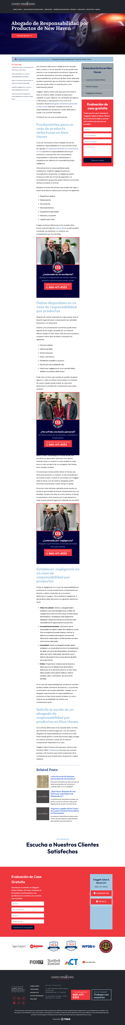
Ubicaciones (48, 9)
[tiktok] (23, 1003)
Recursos (73, 9)
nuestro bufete (61, 228)
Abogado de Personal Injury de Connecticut (16, 59)
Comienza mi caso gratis (23, 927)
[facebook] (14, 998)
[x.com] (19, 1003)
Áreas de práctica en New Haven (33, 9)
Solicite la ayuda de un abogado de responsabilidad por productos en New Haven (22, 96)
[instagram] (23, 998)
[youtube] (14, 1003)
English (97, 9)
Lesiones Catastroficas (95, 80)
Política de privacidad (37, 995)
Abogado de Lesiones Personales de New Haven (34, 59)
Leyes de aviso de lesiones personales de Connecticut (63, 777)
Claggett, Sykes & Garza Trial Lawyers (18, 989)
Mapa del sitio (34, 992)
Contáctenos (54, 750)
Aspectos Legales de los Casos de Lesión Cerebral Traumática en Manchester (65, 810)
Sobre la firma (17, 9)
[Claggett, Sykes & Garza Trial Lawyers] (23, 4)
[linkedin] (19, 998)
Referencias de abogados (61, 9)
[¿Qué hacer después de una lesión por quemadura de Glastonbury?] (42, 796)
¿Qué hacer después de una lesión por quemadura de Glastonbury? (63, 793)
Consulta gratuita (23, 36)
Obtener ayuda (97, 160)
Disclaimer (33, 999)
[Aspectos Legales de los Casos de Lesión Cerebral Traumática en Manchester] (42, 813)
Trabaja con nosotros (101, 996)
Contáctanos (90, 9)
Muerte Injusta (92, 86)
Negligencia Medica (94, 93)
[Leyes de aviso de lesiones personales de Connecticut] (42, 781)
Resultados (81, 9)
